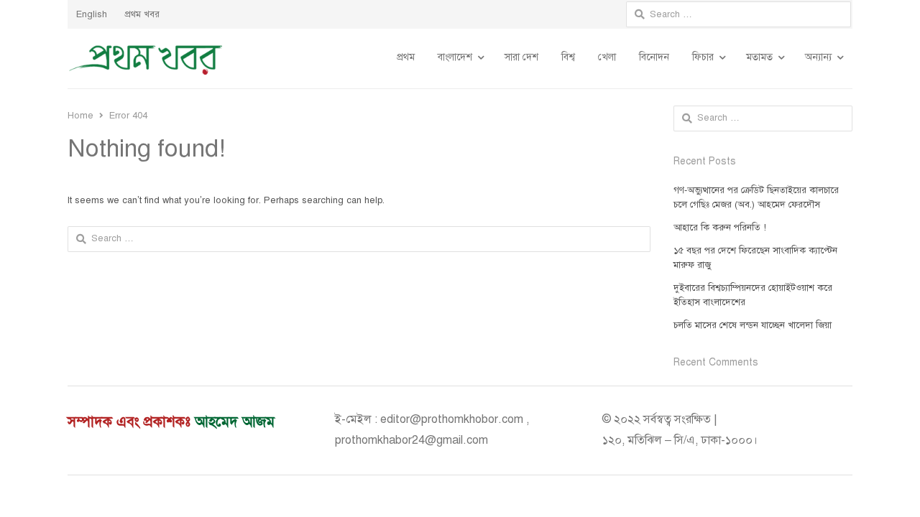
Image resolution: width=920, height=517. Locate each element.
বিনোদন (654, 57)
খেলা (607, 57)
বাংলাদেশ (455, 57)
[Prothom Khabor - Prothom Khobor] (146, 58)
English (91, 14)
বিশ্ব (568, 57)
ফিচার (703, 57)
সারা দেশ (521, 57)
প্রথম (406, 57)
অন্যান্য (818, 57)
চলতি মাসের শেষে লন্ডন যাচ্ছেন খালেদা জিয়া (752, 325)
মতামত (759, 57)
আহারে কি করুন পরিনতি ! (719, 227)
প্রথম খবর (142, 14)
